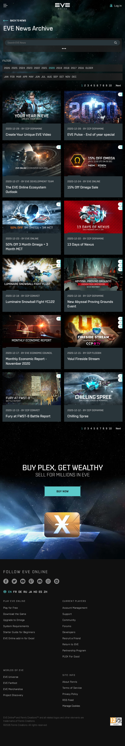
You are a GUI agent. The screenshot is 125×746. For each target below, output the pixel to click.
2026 (7, 67)
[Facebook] (5, 581)
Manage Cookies (71, 705)
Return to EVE (70, 644)
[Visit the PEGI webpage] (116, 721)
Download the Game (14, 614)
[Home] (62, 8)
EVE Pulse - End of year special (91, 134)
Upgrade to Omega (14, 620)
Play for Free (10, 607)
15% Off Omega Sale (82, 187)
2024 (22, 67)
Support (67, 614)
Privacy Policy (70, 694)
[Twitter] (14, 581)
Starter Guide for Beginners (19, 632)
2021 (44, 67)
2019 (59, 67)
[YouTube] (22, 581)
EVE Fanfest (10, 683)
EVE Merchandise (13, 689)
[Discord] (39, 581)
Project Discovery (13, 695)
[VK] (56, 581)
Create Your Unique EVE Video (28, 134)
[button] (116, 5)
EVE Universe (10, 677)
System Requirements (16, 626)
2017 (73, 67)
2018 (66, 67)
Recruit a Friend (71, 638)
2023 (29, 67)
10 (110, 85)
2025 (14, 67)
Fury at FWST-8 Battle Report (28, 416)
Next (118, 85)
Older (89, 67)
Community (69, 620)
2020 (52, 67)
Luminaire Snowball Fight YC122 (30, 302)
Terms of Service (72, 687)
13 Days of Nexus (80, 244)
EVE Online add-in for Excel (18, 638)
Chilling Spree (77, 416)
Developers (68, 632)
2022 (37, 67)
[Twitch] (31, 581)
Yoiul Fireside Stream (83, 359)
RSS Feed (68, 700)
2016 (81, 67)
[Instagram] (48, 581)
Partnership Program (74, 650)
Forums (66, 626)
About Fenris (69, 681)
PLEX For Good (71, 656)
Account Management (74, 607)
